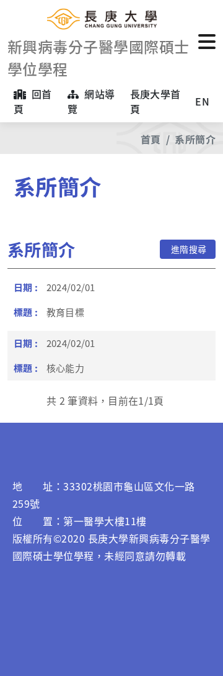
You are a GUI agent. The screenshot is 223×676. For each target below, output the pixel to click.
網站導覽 (91, 101)
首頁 (151, 139)
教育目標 (65, 311)
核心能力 (65, 367)
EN (202, 101)
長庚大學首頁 (155, 101)
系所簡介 (195, 139)
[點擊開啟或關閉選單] (207, 40)
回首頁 (33, 101)
